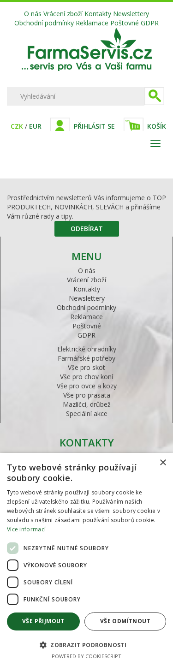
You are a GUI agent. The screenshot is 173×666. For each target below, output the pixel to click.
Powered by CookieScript (86, 656)
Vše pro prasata (86, 395)
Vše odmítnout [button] (125, 621)
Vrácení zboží (63, 13)
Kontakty (97, 13)
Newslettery (131, 13)
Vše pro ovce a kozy (87, 385)
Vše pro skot (86, 367)
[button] (86, 644)
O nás (33, 13)
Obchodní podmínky (44, 22)
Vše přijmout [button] (43, 621)
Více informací (26, 529)
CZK (17, 126)
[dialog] (86, 559)
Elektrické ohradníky (86, 349)
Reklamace (92, 22)
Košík (156, 126)
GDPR (150, 22)
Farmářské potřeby (86, 358)
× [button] (162, 462)
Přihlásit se (94, 126)
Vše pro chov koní (86, 376)
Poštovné (124, 22)
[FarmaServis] (87, 68)
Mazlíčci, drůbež (87, 404)
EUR (35, 126)
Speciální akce (86, 413)
